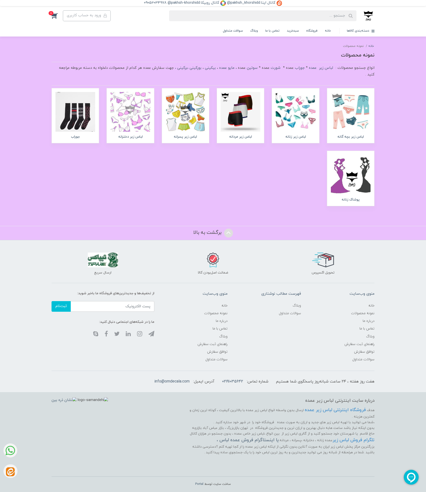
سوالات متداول (233, 31)
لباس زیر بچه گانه (350, 136)
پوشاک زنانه (351, 199)
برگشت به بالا (208, 232)
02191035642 (232, 381)
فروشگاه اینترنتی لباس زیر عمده (335, 410)
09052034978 (155, 2)
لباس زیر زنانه (295, 136)
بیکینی (210, 68)
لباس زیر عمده (321, 68)
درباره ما (368, 321)
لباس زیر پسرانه (185, 136)
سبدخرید (293, 31)
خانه (328, 31)
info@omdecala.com (172, 381)
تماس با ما (272, 31)
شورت (276, 68)
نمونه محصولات (362, 313)
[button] (57, 15)
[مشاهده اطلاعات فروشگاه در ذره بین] (64, 399)
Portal (199, 484)
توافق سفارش (364, 351)
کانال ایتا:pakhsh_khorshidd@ (252, 2)
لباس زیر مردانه (240, 136)
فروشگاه (312, 31)
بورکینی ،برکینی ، (188, 68)
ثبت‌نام (61, 306)
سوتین (252, 68)
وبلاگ (254, 31)
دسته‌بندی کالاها (358, 31)
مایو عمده (226, 68)
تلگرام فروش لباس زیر (353, 440)
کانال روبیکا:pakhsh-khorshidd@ (194, 2)
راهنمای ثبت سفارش (359, 344)
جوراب (300, 68)
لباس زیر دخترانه (130, 136)
